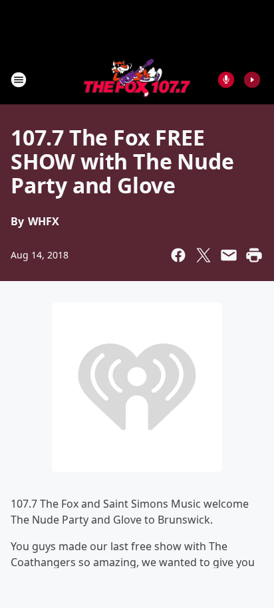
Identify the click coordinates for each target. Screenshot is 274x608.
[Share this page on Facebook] (178, 255)
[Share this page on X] (203, 255)
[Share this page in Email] (228, 255)
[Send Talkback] (226, 80)
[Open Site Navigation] (19, 80)
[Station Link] (137, 79)
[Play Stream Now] (252, 80)
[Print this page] (254, 255)
